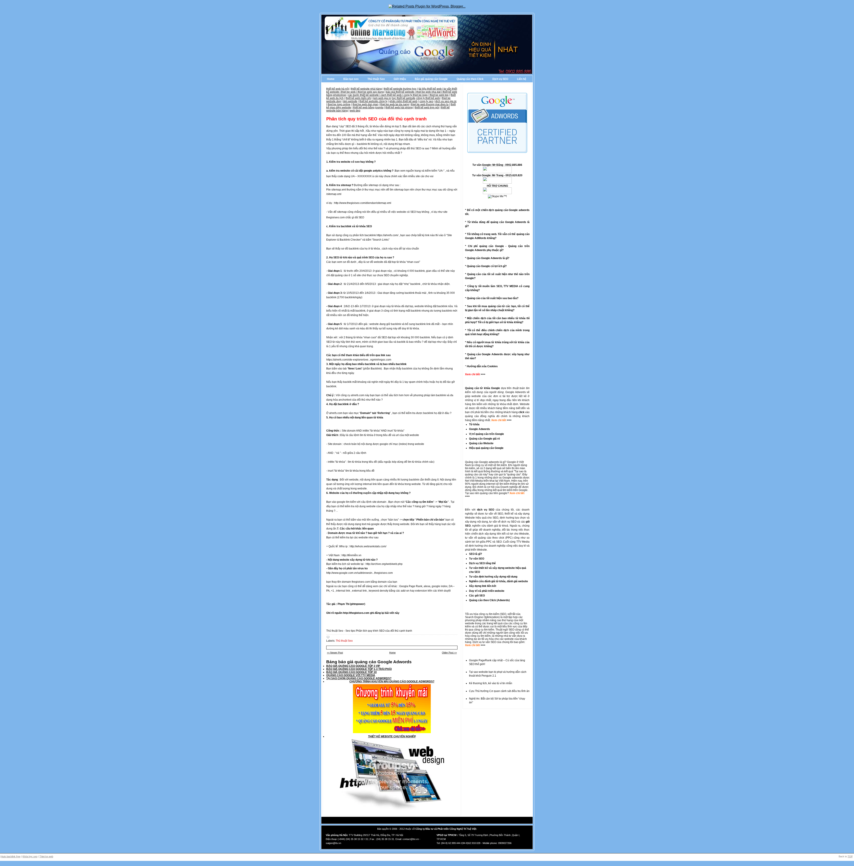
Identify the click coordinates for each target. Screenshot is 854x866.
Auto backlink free (10, 856)
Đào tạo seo (351, 79)
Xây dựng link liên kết (482, 586)
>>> (509, 420)
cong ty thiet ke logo (416, 95)
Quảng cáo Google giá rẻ (484, 438)
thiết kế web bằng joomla (368, 107)
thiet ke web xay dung (371, 91)
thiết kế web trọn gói (427, 107)
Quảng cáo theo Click (470, 79)
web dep (355, 110)
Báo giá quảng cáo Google (431, 79)
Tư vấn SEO (476, 558)
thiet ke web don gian (365, 104)
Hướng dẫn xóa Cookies (482, 366)
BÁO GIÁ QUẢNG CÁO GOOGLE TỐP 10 (351, 672)
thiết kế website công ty (373, 101)
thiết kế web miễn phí (358, 98)
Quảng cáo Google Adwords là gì (487, 258)
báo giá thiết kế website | (401, 91)
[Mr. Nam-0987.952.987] (497, 193)
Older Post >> (449, 652)
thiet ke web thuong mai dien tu (430, 104)
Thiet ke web (46, 856)
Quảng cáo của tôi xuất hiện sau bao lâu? (492, 298)
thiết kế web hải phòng (399, 107)
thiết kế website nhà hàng (366, 88)
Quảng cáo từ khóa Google (482, 388)
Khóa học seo (29, 856)
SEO (503, 614)
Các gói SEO (477, 595)
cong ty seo (426, 101)
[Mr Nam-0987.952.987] (497, 172)
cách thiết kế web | (392, 95)
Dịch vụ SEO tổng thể (482, 563)
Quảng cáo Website (481, 443)
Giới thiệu (400, 79)
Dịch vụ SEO (500, 79)
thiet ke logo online (339, 104)
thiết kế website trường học (400, 88)
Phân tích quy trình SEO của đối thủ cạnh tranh (376, 118)
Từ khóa (474, 424)
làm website (350, 101)
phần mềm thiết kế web (403, 101)
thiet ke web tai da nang (394, 104)
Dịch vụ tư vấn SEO (484, 642)
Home (330, 79)
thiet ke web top (439, 95)
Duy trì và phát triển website (486, 590)
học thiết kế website (403, 98)
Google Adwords (479, 429)
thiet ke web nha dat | (429, 91)
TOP (850, 856)
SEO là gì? (475, 554)
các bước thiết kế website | (364, 95)
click (521, 412)
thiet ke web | (349, 91)
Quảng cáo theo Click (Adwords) (489, 600)
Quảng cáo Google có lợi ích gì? (487, 266)
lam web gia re (382, 98)
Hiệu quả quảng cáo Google (486, 448)
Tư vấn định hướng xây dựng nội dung (493, 576)
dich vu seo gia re (446, 101)
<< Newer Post (335, 652)
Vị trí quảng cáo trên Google (486, 434)
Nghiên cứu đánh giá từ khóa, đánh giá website (498, 581)
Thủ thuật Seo (376, 79)
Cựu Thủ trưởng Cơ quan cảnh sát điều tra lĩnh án (499, 691)
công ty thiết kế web (428, 98)
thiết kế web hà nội (337, 88)
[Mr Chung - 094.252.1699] (497, 182)
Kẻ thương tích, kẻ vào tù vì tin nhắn (490, 683)
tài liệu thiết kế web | (431, 88)
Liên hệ (521, 79)
